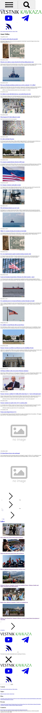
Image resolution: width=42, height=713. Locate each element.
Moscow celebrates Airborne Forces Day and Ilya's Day (12, 569)
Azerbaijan (9, 709)
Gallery (14, 31)
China (20, 709)
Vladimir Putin (3, 704)
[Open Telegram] (25, 21)
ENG (3, 9)
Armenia (12, 709)
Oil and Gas (15, 698)
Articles (7, 31)
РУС (1, 9)
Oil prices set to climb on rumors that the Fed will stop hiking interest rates (17, 62)
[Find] (26, 4)
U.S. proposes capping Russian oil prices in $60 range (12, 162)
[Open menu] (9, 4)
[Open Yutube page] (8, 21)
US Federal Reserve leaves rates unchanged (10, 453)
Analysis (4, 31)
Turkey (4, 709)
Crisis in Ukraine (20, 698)
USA (18, 709)
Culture (11, 693)
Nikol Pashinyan (31, 704)
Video (16, 31)
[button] (21, 659)
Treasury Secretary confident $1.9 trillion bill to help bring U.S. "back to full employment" (20, 393)
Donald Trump (8, 704)
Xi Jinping (13, 704)
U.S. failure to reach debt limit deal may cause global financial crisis (15, 94)
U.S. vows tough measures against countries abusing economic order (15, 253)
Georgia (15, 709)
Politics (1, 693)
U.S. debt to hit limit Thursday (7, 139)
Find (12, 684)
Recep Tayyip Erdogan (19, 704)
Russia (1, 709)
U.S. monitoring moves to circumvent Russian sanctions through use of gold (17, 300)
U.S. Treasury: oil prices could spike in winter (10, 185)
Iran (6, 709)
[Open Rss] (8, 30)
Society (8, 693)
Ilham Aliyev (25, 704)
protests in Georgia (26, 698)
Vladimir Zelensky (12, 705)
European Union (24, 709)
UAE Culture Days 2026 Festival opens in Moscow (11, 537)
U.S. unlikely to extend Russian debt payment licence (12, 324)
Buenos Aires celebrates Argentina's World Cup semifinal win (14, 602)
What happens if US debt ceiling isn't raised (10, 117)
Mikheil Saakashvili (18, 705)
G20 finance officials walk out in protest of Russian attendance (14, 370)
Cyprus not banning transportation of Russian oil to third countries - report (17, 277)
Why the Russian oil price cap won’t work (9, 208)
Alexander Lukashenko (4, 705)
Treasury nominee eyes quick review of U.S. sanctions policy (13, 402)
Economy (5, 693)
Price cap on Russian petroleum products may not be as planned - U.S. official (17, 85)
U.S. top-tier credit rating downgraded (9, 39)
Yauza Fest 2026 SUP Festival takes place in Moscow (12, 553)
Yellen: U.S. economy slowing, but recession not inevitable (13, 231)
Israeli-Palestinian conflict (34, 698)
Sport (13, 693)
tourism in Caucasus (9, 699)
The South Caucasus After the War (6, 698)
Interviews (10, 31)
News (1, 31)
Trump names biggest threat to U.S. (8, 411)
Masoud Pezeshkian (37, 704)
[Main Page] (21, 13)
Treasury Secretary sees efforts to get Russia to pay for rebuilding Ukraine (16, 347)
